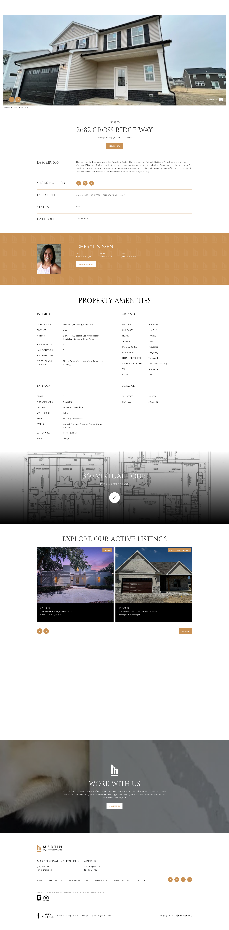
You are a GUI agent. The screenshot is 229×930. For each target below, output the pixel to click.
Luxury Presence (102, 915)
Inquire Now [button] (114, 146)
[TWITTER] (183, 879)
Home (39, 880)
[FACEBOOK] (170, 879)
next (18, 99)
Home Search (101, 880)
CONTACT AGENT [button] (86, 264)
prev (11, 99)
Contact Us (141, 880)
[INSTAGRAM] (176, 879)
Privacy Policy (185, 915)
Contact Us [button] (114, 806)
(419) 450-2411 (106, 256)
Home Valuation (121, 880)
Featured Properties (78, 880)
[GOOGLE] (189, 879)
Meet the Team (55, 880)
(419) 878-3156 (43, 866)
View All (185, 631)
